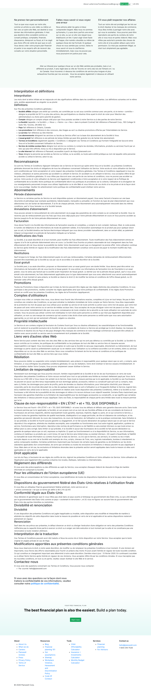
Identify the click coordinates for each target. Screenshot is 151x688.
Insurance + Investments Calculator (76, 655)
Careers (22, 649)
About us (87, 4)
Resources (107, 4)
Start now (124, 4)
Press (21, 657)
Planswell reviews (22, 653)
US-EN (135, 4)
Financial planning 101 (50, 648)
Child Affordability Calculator (76, 647)
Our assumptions (50, 653)
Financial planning (101, 645)
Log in (117, 4)
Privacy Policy (24, 660)
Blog (113, 4)
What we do (24, 647)
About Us (22, 644)
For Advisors (102, 649)
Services (94, 4)
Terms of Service (22, 664)
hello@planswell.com (128, 645)
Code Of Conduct (48, 677)
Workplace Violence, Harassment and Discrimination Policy (51, 667)
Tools (100, 4)
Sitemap (48, 657)
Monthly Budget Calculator (77, 661)
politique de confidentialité (45, 583)
